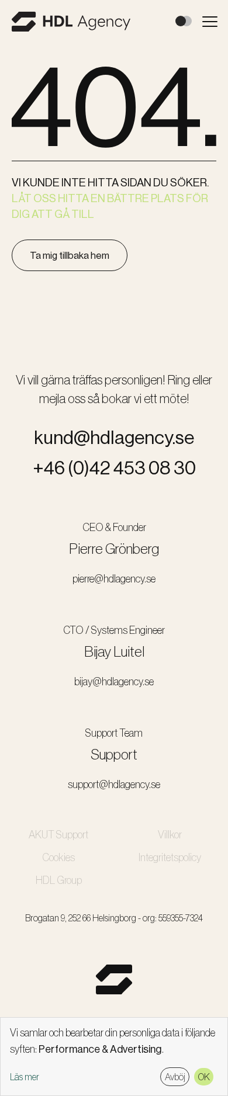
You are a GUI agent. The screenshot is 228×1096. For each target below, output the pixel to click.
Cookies (58, 857)
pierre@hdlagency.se (114, 579)
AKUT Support (58, 835)
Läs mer (24, 1077)
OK (204, 1076)
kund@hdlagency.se (114, 437)
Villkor (170, 835)
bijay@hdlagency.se (114, 682)
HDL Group (59, 880)
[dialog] (114, 1056)
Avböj (175, 1076)
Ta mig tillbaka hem (69, 255)
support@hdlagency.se (114, 784)
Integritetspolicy (170, 857)
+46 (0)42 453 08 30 (114, 467)
